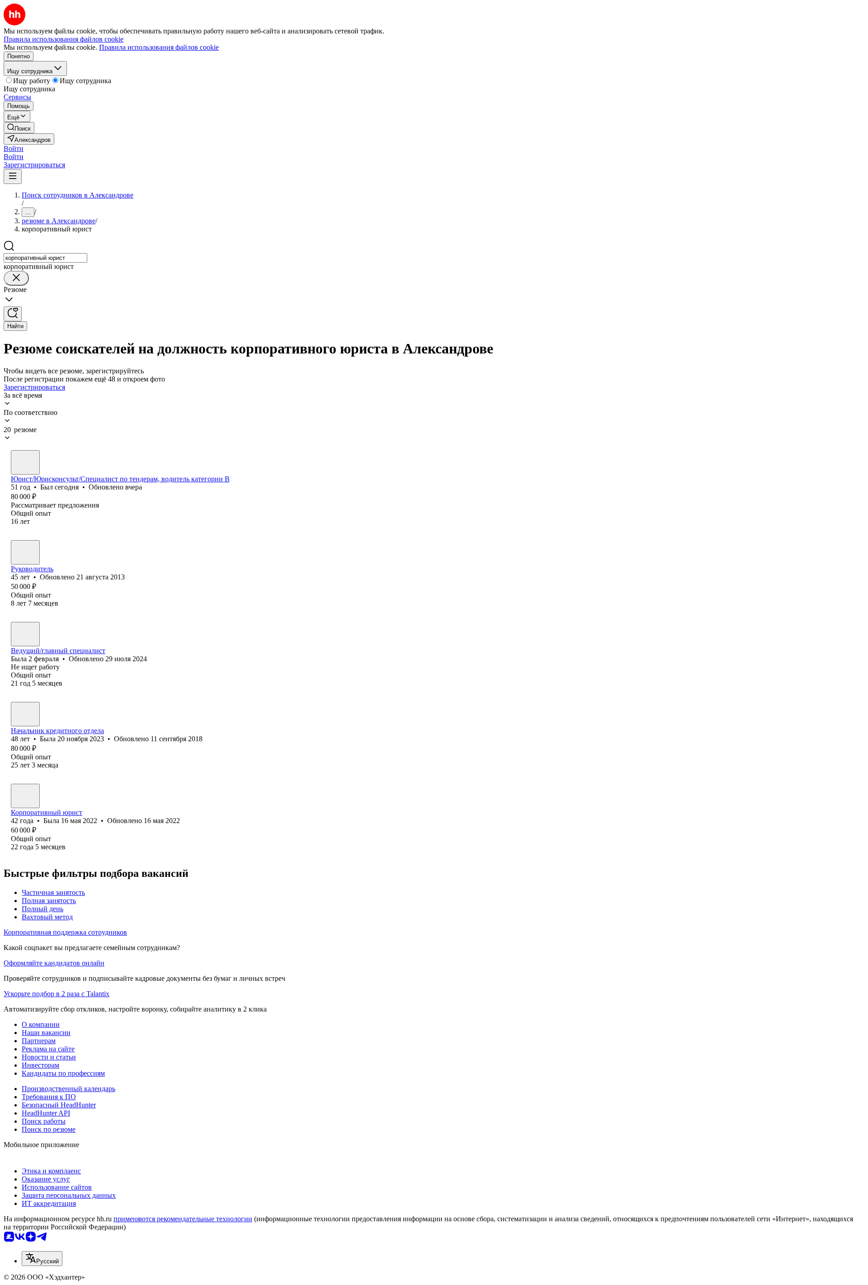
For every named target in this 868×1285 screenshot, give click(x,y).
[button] (14, 148)
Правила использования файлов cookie (159, 47)
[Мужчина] (25, 462)
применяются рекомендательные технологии (182, 1219)
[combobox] (45, 258)
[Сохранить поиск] (13, 313)
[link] (19, 127)
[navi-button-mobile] (13, 176)
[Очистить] (16, 278)
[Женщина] (25, 634)
